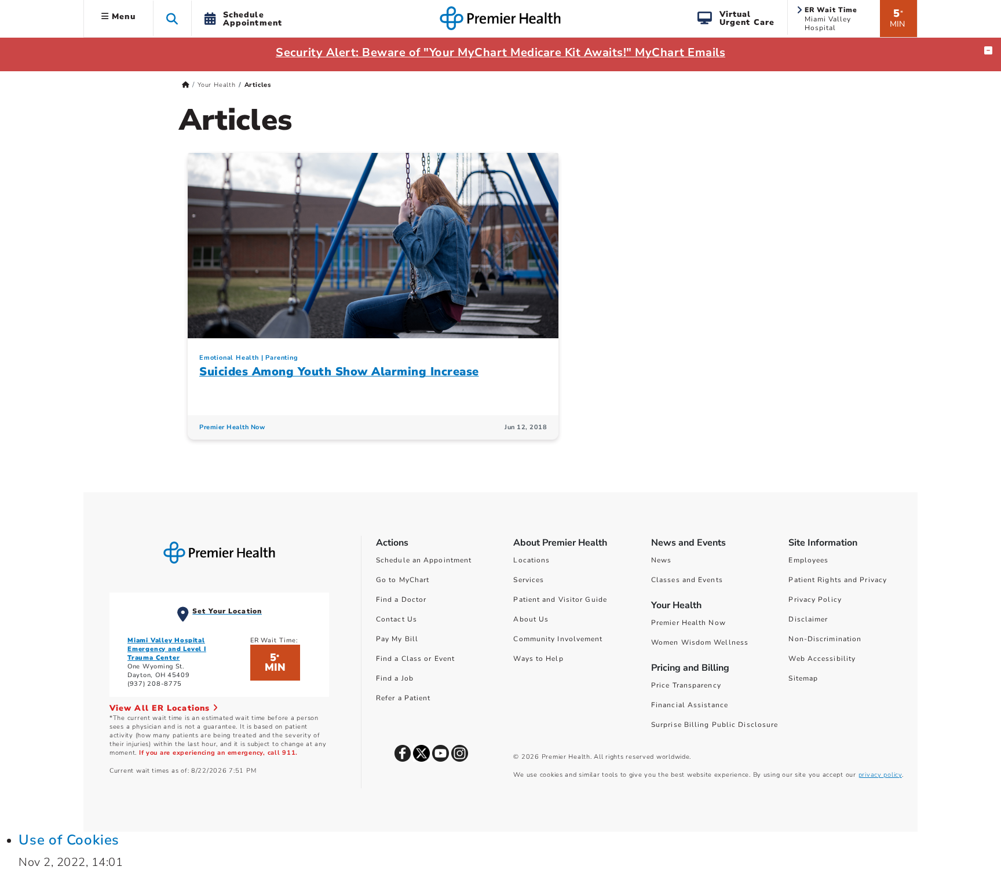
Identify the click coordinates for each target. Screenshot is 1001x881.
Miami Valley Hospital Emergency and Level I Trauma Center (166, 649)
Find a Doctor (401, 599)
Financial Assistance (689, 705)
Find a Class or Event (415, 658)
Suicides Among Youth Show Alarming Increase (339, 371)
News (661, 560)
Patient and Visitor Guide (560, 599)
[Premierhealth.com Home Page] (185, 85)
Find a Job (395, 678)
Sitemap (803, 678)
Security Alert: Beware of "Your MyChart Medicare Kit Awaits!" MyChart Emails (500, 52)
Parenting (281, 357)
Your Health (217, 85)
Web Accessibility (822, 658)
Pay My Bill (397, 639)
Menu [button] (122, 16)
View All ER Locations (161, 708)
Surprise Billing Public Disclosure (714, 724)
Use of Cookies (69, 840)
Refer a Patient (403, 698)
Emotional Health (229, 357)
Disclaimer (808, 619)
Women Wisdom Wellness (699, 642)
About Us (531, 619)
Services (528, 579)
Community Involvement (557, 639)
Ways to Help (538, 658)
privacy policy (880, 774)
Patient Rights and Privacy (837, 579)
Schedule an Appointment (424, 560)
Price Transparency (686, 685)
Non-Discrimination (824, 639)
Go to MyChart (402, 579)
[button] (172, 18)
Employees (808, 560)
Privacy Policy (814, 599)
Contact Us (396, 619)
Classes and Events (687, 579)
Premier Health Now (232, 427)
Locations (531, 560)
